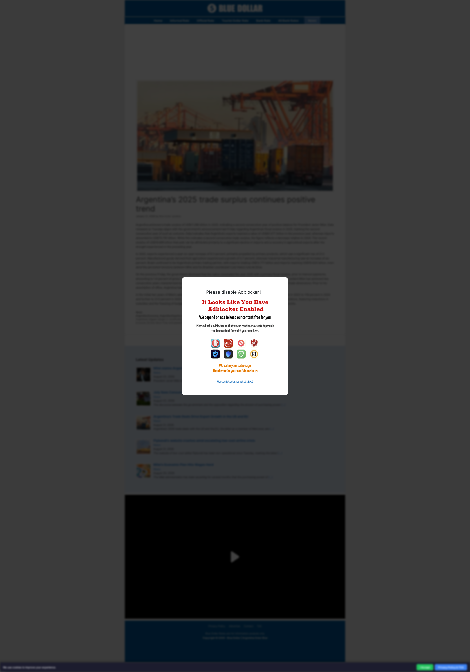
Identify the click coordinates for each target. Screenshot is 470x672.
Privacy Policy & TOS (451, 667)
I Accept (425, 667)
